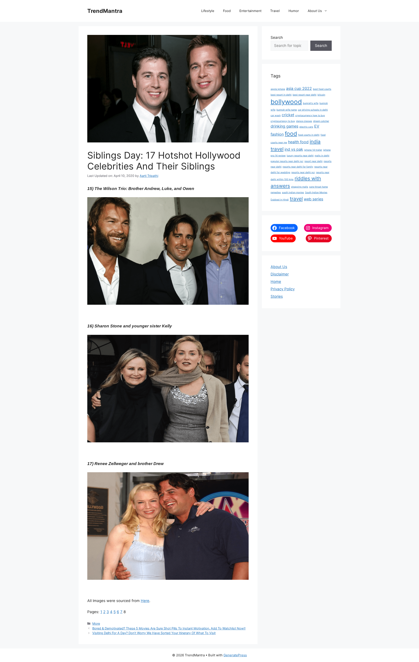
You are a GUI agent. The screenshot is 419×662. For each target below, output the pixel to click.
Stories (277, 296)
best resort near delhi (304, 94)
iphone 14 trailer (313, 150)
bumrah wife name (286, 109)
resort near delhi (313, 161)
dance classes (304, 121)
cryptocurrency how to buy (310, 115)
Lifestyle (207, 11)
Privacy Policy (283, 289)
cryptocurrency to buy (283, 121)
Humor (293, 11)
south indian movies (293, 192)
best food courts (322, 89)
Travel (275, 11)
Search (277, 37)
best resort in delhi (281, 94)
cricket (288, 115)
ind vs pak (294, 149)
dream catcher (321, 121)
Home (276, 281)
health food (298, 142)
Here (145, 601)
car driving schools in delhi (313, 109)
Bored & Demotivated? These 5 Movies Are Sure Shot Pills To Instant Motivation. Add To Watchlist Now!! (169, 628)
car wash (276, 115)
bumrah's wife (310, 103)
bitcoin (321, 94)
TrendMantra (104, 11)
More (96, 623)
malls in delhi (322, 155)
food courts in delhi (308, 134)
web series (313, 199)
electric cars (306, 126)
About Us (315, 11)
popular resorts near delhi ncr (287, 161)
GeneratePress (235, 655)
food (291, 133)
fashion (277, 134)
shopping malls (299, 186)
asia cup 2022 (299, 88)
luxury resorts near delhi (300, 155)
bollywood (286, 102)
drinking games (284, 126)
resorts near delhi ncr (303, 172)
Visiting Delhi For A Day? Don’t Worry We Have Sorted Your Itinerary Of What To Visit (154, 633)
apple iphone (278, 89)
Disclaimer (280, 274)
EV (316, 126)
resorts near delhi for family (298, 166)
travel (296, 199)
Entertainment (250, 11)
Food (227, 11)
